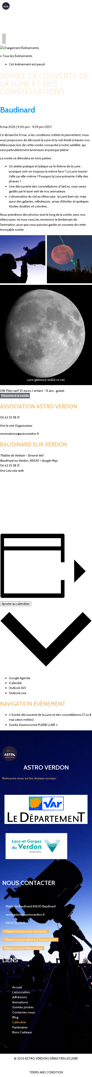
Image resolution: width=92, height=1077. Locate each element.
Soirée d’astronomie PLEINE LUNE (33, 725)
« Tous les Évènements (16, 56)
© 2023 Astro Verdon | (32, 1058)
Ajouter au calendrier (15, 604)
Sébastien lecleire (64, 1058)
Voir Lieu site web (12, 471)
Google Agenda (19, 678)
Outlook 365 (17, 688)
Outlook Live (17, 693)
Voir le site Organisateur (16, 426)
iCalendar (15, 683)
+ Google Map (48, 461)
